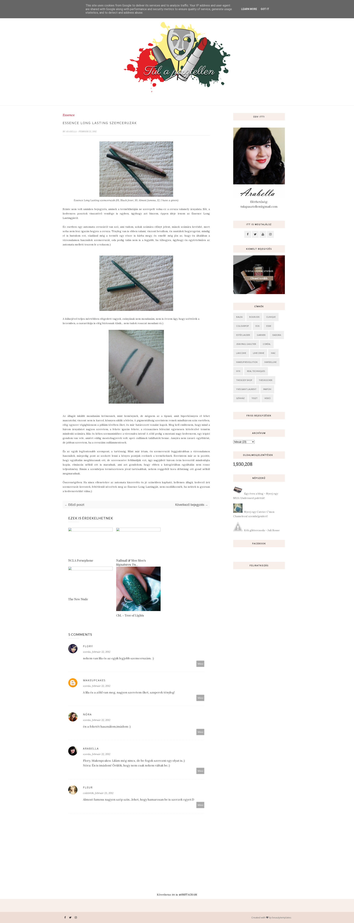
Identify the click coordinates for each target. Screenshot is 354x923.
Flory (88, 646)
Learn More (249, 9)
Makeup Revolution (247, 362)
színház (240, 398)
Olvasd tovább (259, 278)
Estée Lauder (243, 335)
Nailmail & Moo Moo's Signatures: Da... (131, 562)
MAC (273, 353)
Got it (265, 9)
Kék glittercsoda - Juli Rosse (262, 530)
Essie (268, 326)
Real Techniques (256, 371)
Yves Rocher (265, 380)
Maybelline (270, 362)
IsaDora (276, 335)
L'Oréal (267, 344)
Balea (239, 317)
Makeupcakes (94, 680)
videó (267, 398)
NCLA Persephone (80, 560)
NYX (238, 371)
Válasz (200, 663)
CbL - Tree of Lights (130, 615)
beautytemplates (281, 917)
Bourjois (254, 317)
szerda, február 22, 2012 (96, 651)
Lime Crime (258, 353)
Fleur (88, 787)
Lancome (241, 353)
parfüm (267, 389)
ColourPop (242, 326)
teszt (254, 398)
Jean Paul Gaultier (246, 344)
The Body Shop (244, 380)
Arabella (71, 131)
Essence (69, 115)
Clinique (271, 317)
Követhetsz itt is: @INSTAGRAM (177, 894)
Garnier (261, 335)
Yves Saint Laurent (246, 389)
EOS (257, 326)
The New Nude (78, 599)
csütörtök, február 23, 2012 (98, 793)
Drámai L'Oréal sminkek (259, 271)
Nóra (87, 714)
